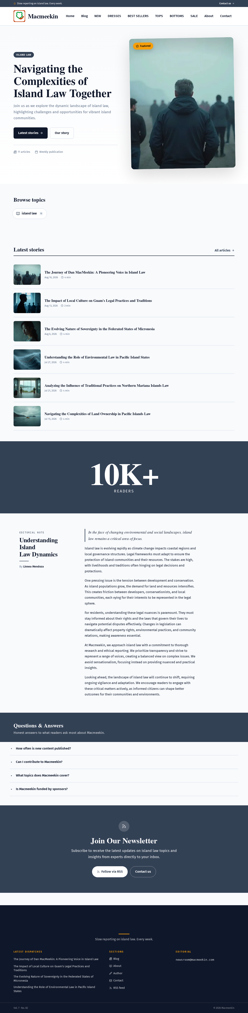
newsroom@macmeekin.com (195, 959)
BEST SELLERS (138, 16)
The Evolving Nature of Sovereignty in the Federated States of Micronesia (53, 978)
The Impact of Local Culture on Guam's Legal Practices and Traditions (52, 968)
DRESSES (114, 16)
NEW (97, 16)
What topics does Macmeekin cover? (42, 775)
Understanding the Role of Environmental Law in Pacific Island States (54, 989)
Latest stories (28, 133)
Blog (84, 16)
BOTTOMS (177, 16)
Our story (62, 133)
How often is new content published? (43, 748)
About (208, 16)
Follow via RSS (112, 872)
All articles (222, 250)
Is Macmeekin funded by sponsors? (42, 789)
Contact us (225, 3)
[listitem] (29, 213)
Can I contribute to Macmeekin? (39, 762)
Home (70, 16)
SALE (194, 16)
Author (117, 973)
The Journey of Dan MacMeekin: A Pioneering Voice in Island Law (56, 959)
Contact (226, 16)
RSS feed (119, 988)
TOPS (159, 16)
